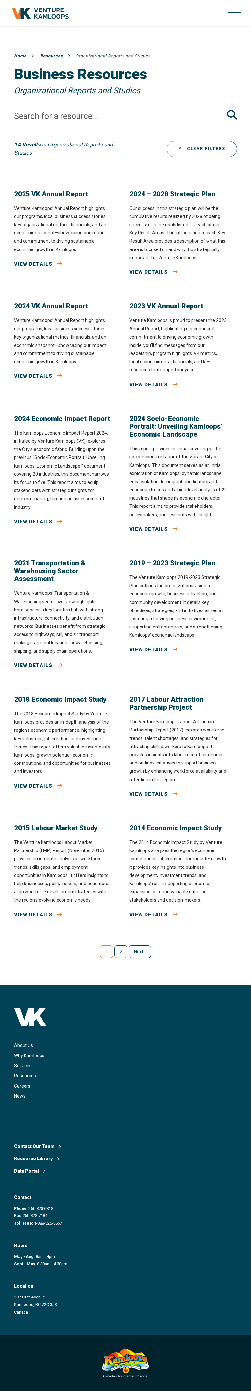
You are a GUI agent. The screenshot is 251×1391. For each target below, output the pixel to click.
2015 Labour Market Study (56, 828)
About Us (23, 1045)
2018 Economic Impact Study (60, 699)
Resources (51, 55)
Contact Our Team (35, 1146)
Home (20, 55)
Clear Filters (205, 148)
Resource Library (34, 1158)
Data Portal (27, 1171)
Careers (22, 1086)
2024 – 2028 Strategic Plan (172, 194)
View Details (34, 264)
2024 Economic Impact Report (62, 418)
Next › (140, 951)
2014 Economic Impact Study (175, 828)
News (19, 1096)
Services (23, 1065)
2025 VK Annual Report (51, 194)
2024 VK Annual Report (51, 306)
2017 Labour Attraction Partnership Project (166, 703)
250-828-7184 (35, 1215)
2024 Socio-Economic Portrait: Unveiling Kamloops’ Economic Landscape (176, 426)
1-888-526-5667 (48, 1223)
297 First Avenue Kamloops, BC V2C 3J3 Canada (35, 1304)
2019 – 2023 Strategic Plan (172, 563)
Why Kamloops (29, 1055)
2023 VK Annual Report (166, 306)
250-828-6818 (40, 1208)
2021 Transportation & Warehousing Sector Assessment (50, 571)
